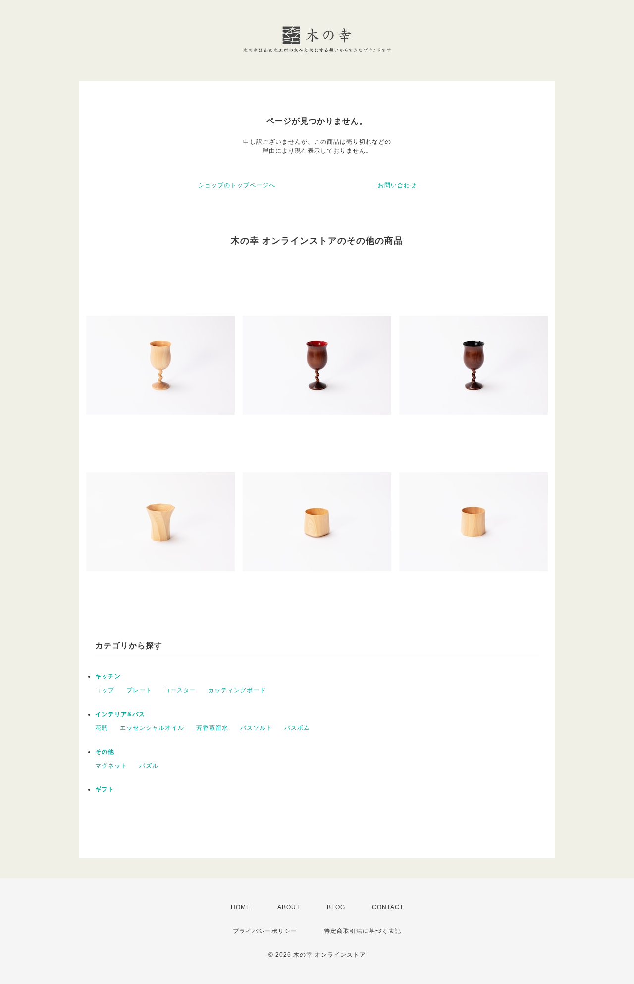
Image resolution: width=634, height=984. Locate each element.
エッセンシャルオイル (152, 728)
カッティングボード (237, 690)
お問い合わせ (397, 185)
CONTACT (388, 907)
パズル (148, 765)
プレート (139, 690)
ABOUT (288, 907)
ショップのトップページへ (236, 185)
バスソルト (256, 728)
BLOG (336, 907)
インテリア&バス (120, 714)
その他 (104, 751)
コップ (104, 690)
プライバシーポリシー (265, 931)
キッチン (108, 676)
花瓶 (101, 728)
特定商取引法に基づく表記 (362, 931)
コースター (180, 690)
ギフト (104, 789)
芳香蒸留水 (212, 728)
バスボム (297, 728)
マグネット (111, 765)
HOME (241, 907)
